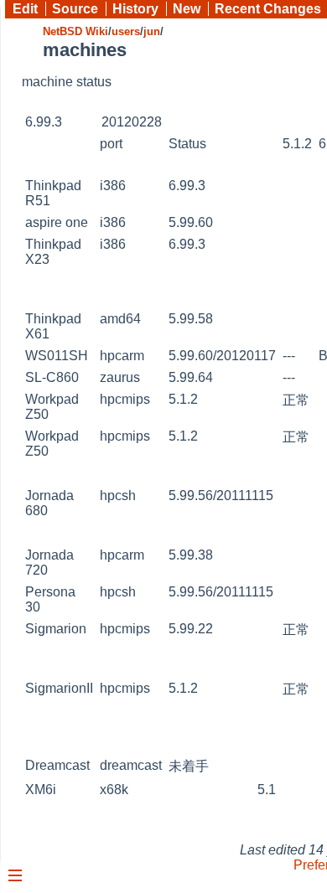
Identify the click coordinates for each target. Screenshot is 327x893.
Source (75, 9)
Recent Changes (268, 9)
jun (151, 31)
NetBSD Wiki (75, 31)
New (186, 9)
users (126, 31)
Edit (25, 9)
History (135, 9)
